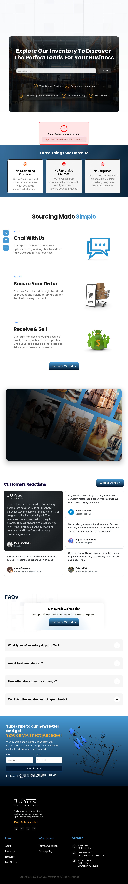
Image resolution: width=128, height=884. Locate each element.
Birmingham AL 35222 (88, 865)
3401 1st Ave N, (85, 863)
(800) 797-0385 (85, 848)
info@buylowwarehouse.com (91, 855)
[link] (25, 802)
